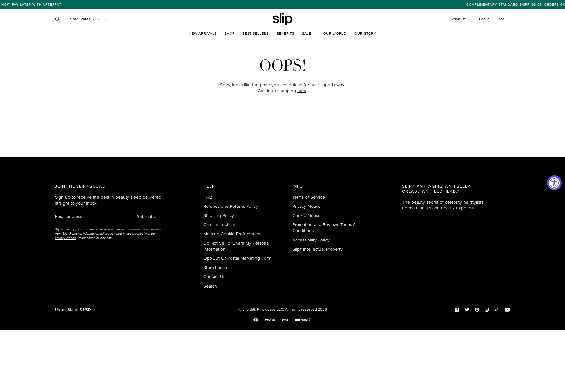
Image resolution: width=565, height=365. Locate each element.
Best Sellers (255, 33)
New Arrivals (202, 33)
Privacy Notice (306, 206)
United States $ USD (85, 19)
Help (209, 186)
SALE (306, 33)
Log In (484, 19)
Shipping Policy (218, 215)
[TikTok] (496, 309)
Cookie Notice (306, 215)
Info (297, 186)
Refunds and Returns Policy (230, 206)
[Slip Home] (282, 19)
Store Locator (216, 267)
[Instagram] (487, 309)
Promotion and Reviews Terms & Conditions (324, 227)
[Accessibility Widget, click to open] (554, 182)
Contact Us (214, 276)
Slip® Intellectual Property (317, 249)
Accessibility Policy (311, 240)
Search (210, 286)
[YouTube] (507, 309)
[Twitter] (466, 309)
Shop (229, 33)
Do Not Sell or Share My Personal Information (236, 246)
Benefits (285, 33)
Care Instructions (219, 224)
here (301, 90)
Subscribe (146, 216)
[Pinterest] (477, 309)
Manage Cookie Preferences (231, 234)
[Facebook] (457, 309)
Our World (335, 33)
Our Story (365, 33)
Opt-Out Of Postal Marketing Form (237, 258)
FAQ (207, 197)
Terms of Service (308, 197)
